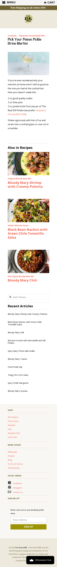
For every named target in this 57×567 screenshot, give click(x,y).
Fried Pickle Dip (15, 367)
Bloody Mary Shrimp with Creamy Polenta (25, 184)
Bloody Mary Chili (22, 280)
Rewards (11, 425)
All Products (13, 417)
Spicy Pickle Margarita (18, 383)
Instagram (16, 487)
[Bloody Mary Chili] (28, 272)
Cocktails (12, 35)
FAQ (10, 429)
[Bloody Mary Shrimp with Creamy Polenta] (28, 174)
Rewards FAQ (14, 433)
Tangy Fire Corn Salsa (18, 375)
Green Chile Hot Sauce (18, 225)
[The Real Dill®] (28, 19)
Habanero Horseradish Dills (32, 35)
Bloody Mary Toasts (17, 359)
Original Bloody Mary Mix (19, 178)
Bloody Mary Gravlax (18, 391)
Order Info (12, 437)
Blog (10, 460)
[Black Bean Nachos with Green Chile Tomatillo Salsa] (28, 221)
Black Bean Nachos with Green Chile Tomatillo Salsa (28, 233)
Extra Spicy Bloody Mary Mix (21, 276)
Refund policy (14, 468)
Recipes (11, 456)
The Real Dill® (21, 547)
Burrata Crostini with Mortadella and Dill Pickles (26, 341)
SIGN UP (28, 527)
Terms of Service (15, 464)
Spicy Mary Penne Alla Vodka (21, 351)
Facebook (16, 483)
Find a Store (13, 421)
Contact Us (17, 492)
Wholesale (12, 452)
